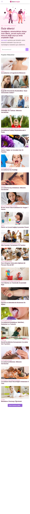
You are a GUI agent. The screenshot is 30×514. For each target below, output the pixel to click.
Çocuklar (3, 340)
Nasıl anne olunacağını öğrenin (9, 205)
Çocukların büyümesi (6, 261)
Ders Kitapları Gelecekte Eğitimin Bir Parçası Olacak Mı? (13, 264)
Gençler (3, 89)
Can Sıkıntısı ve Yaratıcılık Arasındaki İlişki (13, 284)
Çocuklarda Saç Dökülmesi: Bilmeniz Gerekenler (13, 188)
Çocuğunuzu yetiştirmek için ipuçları (10, 128)
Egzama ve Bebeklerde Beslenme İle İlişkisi (13, 303)
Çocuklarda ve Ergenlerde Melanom (13, 73)
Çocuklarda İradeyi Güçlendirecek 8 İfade (13, 131)
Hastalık (3, 186)
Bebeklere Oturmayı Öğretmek (11, 401)
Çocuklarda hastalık (6, 168)
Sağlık (2, 71)
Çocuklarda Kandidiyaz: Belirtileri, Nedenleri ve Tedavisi (12, 323)
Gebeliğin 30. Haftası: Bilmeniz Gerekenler (11, 111)
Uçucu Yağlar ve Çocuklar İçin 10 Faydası (12, 151)
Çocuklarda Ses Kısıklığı (9, 170)
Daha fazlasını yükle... (15, 405)
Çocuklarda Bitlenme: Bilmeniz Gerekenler (11, 363)
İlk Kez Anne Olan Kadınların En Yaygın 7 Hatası (14, 208)
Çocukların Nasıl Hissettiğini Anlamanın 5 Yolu (15, 382)
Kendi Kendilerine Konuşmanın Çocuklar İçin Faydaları (14, 343)
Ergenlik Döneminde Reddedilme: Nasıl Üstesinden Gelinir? (14, 91)
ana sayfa (4, 40)
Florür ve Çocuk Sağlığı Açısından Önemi (15, 227)
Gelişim (3, 399)
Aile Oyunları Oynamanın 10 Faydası (13, 245)
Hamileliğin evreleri (6, 109)
